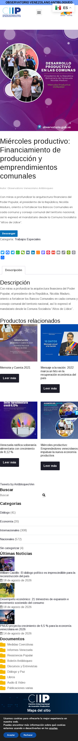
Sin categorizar (9, 548)
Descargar (8, 233)
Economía (6, 521)
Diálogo (5, 512)
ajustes (53, 728)
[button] (39, 12)
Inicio (3, 22)
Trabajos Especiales (20, 22)
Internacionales (9, 530)
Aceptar (11, 735)
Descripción (13, 270)
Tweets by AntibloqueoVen (17, 484)
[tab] (13, 270)
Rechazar (28, 735)
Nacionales (7, 539)
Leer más (9, 378)
